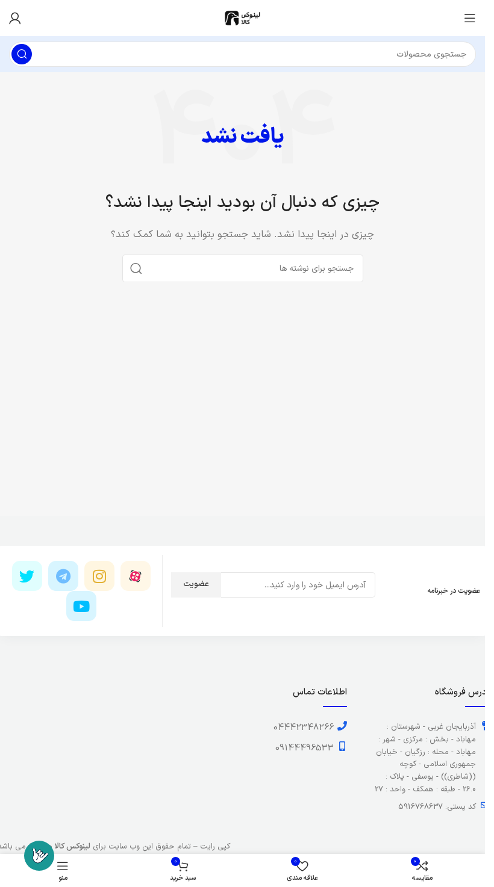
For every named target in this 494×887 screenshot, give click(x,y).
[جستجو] (21, 54)
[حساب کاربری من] (15, 18)
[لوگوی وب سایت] (242, 18)
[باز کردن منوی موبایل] (470, 18)
